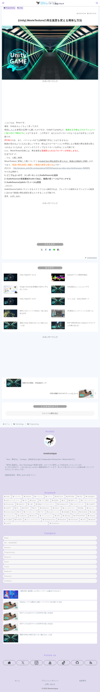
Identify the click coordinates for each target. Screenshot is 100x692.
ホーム (17, 681)
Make (6, 538)
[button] (58, 249)
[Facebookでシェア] (46, 249)
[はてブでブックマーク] (50, 249)
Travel (6, 567)
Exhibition (8, 581)
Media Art (7, 571)
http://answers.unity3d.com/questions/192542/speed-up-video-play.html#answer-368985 (51, 168)
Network (7, 547)
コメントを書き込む (50, 413)
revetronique (50, 453)
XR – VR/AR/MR (10, 543)
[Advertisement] (50, 100)
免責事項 (82, 681)
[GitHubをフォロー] (77, 662)
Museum (7, 557)
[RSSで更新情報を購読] (90, 662)
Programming (10, 8)
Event (6, 562)
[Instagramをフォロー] (36, 662)
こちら (12, 130)
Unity (21, 8)
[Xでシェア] (42, 249)
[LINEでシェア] (54, 249)
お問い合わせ (50, 684)
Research (8, 576)
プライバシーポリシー (50, 681)
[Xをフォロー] (22, 662)
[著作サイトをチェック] (9, 662)
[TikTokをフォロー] (63, 662)
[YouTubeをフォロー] (50, 662)
